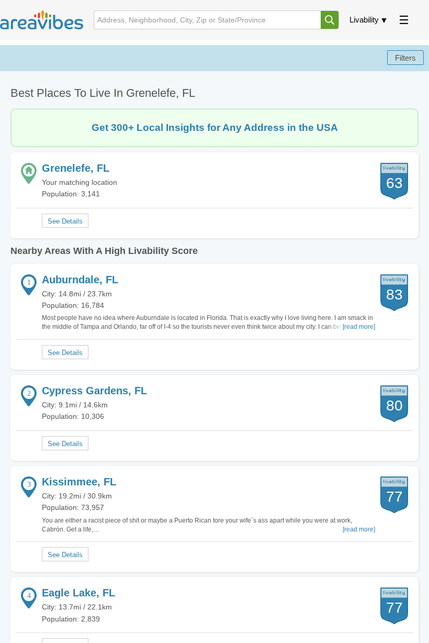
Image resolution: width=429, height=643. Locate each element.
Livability (364, 19)
